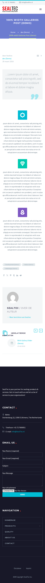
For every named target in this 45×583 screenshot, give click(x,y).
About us (10, 538)
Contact (10, 543)
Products (10, 526)
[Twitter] (7, 275)
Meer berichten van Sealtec (20, 317)
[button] (35, 330)
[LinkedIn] (17, 275)
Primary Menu (40, 9)
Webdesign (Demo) (11, 269)
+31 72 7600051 (10, 2)
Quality (9, 532)
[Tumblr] (14, 275)
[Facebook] (4, 275)
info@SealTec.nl (27, 2)
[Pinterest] (11, 275)
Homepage (10, 520)
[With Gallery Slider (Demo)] (12, 343)
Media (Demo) (28, 265)
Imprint (28, 568)
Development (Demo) (12, 265)
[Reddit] (21, 275)
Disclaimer (17, 568)
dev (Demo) (6, 58)
